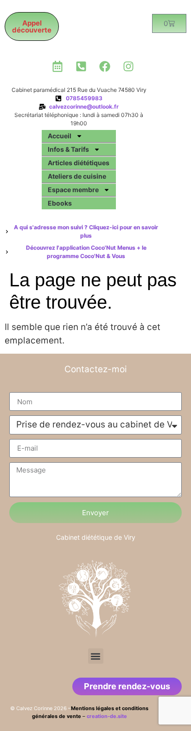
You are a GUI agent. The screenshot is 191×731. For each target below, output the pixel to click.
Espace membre (73, 190)
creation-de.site (107, 716)
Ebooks (60, 203)
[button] (95, 656)
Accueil (59, 136)
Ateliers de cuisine (77, 176)
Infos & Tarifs (68, 149)
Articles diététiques (78, 163)
